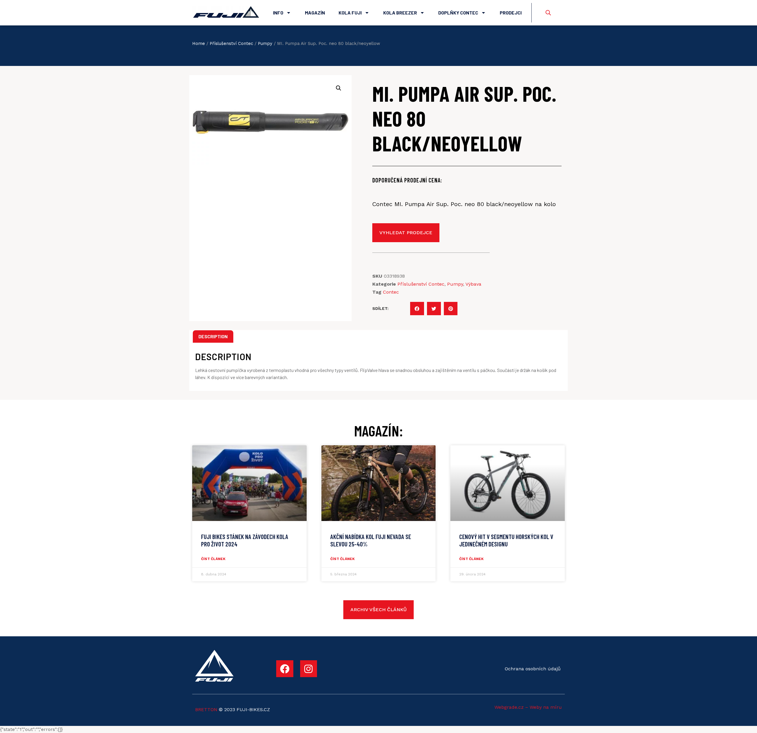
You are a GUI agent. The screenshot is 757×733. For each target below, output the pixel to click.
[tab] (213, 336)
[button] (417, 308)
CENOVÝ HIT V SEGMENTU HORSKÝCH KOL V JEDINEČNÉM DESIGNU (506, 540)
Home (198, 43)
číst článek (213, 559)
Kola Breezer (400, 12)
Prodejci (511, 12)
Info (278, 12)
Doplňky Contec (458, 12)
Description (213, 336)
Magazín (315, 12)
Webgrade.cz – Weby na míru (528, 707)
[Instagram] (308, 668)
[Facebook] (284, 668)
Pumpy (265, 43)
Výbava (473, 284)
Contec (391, 292)
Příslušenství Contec (231, 43)
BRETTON (206, 709)
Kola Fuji (350, 12)
